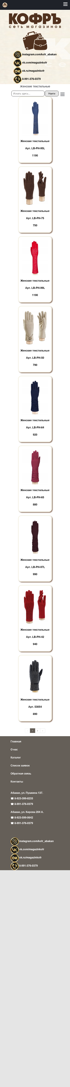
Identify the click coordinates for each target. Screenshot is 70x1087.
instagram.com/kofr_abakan (39, 54)
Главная (16, 741)
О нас (14, 749)
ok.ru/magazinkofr (33, 70)
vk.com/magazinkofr (34, 62)
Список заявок (20, 765)
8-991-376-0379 (31, 79)
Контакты (17, 781)
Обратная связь (21, 773)
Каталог (16, 757)
